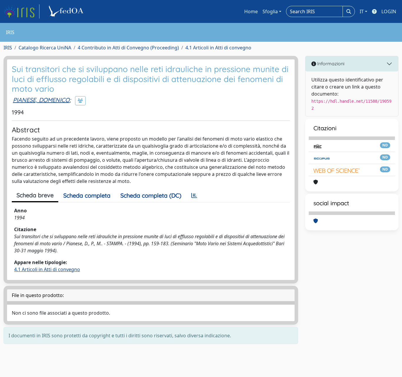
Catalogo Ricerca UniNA (45, 47)
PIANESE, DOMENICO (41, 100)
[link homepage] (21, 11)
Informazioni (330, 63)
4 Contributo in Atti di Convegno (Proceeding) (128, 47)
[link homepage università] (67, 11)
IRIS (8, 47)
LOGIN (388, 11)
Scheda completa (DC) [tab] (150, 195)
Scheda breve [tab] (35, 195)
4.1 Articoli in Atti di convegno (218, 47)
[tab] (194, 195)
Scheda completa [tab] (86, 195)
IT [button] (362, 11)
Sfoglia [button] (270, 11)
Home (251, 11)
